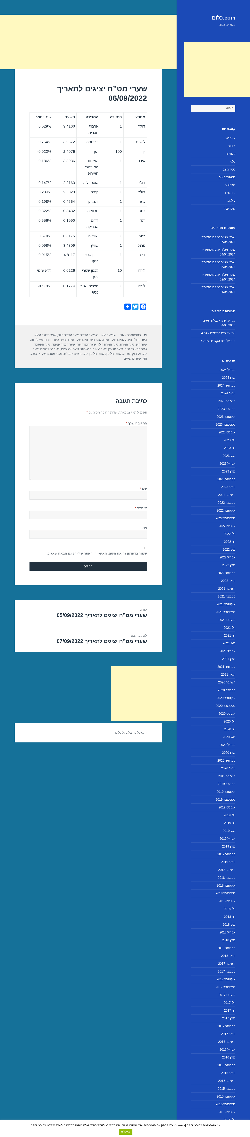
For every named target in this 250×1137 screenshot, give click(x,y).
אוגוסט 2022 (227, 526)
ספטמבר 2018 (225, 893)
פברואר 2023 (226, 479)
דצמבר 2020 (226, 682)
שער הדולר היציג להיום (132, 339)
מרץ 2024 (228, 377)
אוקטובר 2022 (226, 510)
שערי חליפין (113, 353)
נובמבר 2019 (226, 784)
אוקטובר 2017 (226, 979)
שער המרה (127, 344)
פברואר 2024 (226, 385)
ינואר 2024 (228, 393)
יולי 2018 (229, 909)
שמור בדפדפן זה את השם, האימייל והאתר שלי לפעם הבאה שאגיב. (96, 553)
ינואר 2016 (228, 1073)
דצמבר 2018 (226, 870)
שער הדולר (87, 335)
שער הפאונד (42, 344)
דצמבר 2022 (226, 495)
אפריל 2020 (227, 745)
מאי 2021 (229, 643)
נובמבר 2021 (226, 596)
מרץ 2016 (228, 1057)
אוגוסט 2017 (227, 995)
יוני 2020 (229, 729)
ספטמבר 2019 (225, 799)
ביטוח (231, 146)
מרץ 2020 (228, 752)
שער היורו (109, 339)
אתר (144, 527)
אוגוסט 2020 (227, 713)
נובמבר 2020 (226, 690)
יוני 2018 (229, 916)
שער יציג (229, 208)
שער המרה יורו (86, 344)
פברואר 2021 (226, 666)
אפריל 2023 (227, 463)
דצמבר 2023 (226, 401)
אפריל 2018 (227, 932)
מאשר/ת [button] (125, 1131)
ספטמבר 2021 (225, 612)
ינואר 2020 (228, 768)
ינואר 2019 (228, 862)
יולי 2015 (229, 1120)
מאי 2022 (229, 549)
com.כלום (223, 18)
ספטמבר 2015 (225, 1104)
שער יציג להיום (50, 349)
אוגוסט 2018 (227, 901)
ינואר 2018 (228, 955)
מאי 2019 (229, 830)
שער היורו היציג (71, 339)
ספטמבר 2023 (225, 424)
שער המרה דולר (108, 344)
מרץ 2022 (228, 565)
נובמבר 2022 (226, 502)
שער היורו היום (91, 339)
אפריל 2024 (227, 370)
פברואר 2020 (226, 760)
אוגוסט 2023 (227, 432)
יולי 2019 (229, 815)
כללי (232, 161)
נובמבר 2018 (226, 877)
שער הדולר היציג (45, 335)
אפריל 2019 (227, 838)
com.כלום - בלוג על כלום (131, 732)
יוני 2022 (229, 541)
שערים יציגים (132, 358)
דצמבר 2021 (226, 588)
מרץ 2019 (228, 846)
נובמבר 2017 (226, 971)
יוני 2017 (229, 1010)
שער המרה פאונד (63, 344)
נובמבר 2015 (226, 1088)
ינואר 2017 (228, 1034)
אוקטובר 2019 (226, 791)
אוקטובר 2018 (226, 885)
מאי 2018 (229, 924)
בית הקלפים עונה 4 (213, 333)
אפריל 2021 (227, 651)
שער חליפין (115, 349)
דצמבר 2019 (226, 776)
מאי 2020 (229, 737)
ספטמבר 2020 (225, 705)
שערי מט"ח (71, 353)
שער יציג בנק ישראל (93, 349)
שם (143, 488)
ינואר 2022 (228, 580)
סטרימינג (229, 169)
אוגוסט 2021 (227, 620)
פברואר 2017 (226, 1026)
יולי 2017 (229, 1002)
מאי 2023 (229, 455)
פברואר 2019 (226, 854)
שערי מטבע (54, 353)
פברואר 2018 (226, 948)
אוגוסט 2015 (227, 1112)
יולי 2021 (229, 627)
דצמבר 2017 (226, 963)
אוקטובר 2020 (226, 698)
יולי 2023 (229, 440)
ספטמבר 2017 (225, 987)
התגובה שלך (136, 423)
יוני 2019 (229, 823)
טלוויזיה (230, 153)
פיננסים (230, 193)
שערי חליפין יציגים (92, 353)
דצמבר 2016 (226, 1041)
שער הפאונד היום (135, 349)
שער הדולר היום (68, 335)
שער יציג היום (70, 349)
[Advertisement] (217, 69)
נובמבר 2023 (226, 409)
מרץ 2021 (228, 659)
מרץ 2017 (228, 1018)
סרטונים (230, 185)
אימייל (141, 508)
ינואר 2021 (228, 674)
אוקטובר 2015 (226, 1096)
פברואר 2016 (226, 1065)
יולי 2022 (229, 534)
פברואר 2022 (226, 573)
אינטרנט (230, 138)
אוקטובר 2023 (226, 416)
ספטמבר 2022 (225, 518)
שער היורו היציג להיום (45, 339)
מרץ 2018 (228, 940)
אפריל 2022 (227, 557)
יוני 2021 (229, 635)
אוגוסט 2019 (227, 807)
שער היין (141, 344)
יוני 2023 (229, 448)
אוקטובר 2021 (226, 604)
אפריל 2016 (227, 1049)
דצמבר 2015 (226, 1081)
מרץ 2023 (228, 471)
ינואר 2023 (228, 487)
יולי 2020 (229, 721)
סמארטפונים (227, 177)
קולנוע (231, 200)
